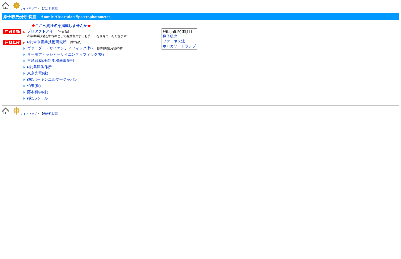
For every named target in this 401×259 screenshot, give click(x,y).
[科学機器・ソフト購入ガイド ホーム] (5, 8)
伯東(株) (34, 86)
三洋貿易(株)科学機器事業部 (50, 61)
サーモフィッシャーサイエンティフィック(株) (65, 54)
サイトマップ (28, 8)
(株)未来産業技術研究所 (47, 42)
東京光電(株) (37, 73)
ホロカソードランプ (179, 46)
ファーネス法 (174, 41)
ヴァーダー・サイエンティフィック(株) (60, 48)
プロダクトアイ (40, 31)
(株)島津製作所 (39, 67)
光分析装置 (50, 8)
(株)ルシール (37, 98)
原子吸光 (170, 36)
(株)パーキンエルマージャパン (52, 79)
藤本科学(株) (37, 92)
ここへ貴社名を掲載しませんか (61, 26)
